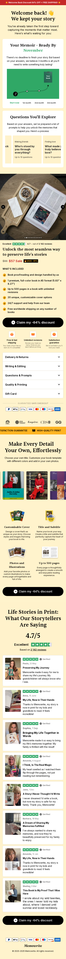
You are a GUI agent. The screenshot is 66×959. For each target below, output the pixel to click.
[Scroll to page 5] (31, 238)
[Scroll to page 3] (28, 238)
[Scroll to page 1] (25, 238)
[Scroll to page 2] (26, 238)
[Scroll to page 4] (30, 238)
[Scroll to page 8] (36, 238)
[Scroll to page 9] (38, 238)
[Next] (63, 207)
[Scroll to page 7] (34, 238)
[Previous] (3, 207)
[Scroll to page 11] (41, 238)
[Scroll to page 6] (33, 238)
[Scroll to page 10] (39, 238)
